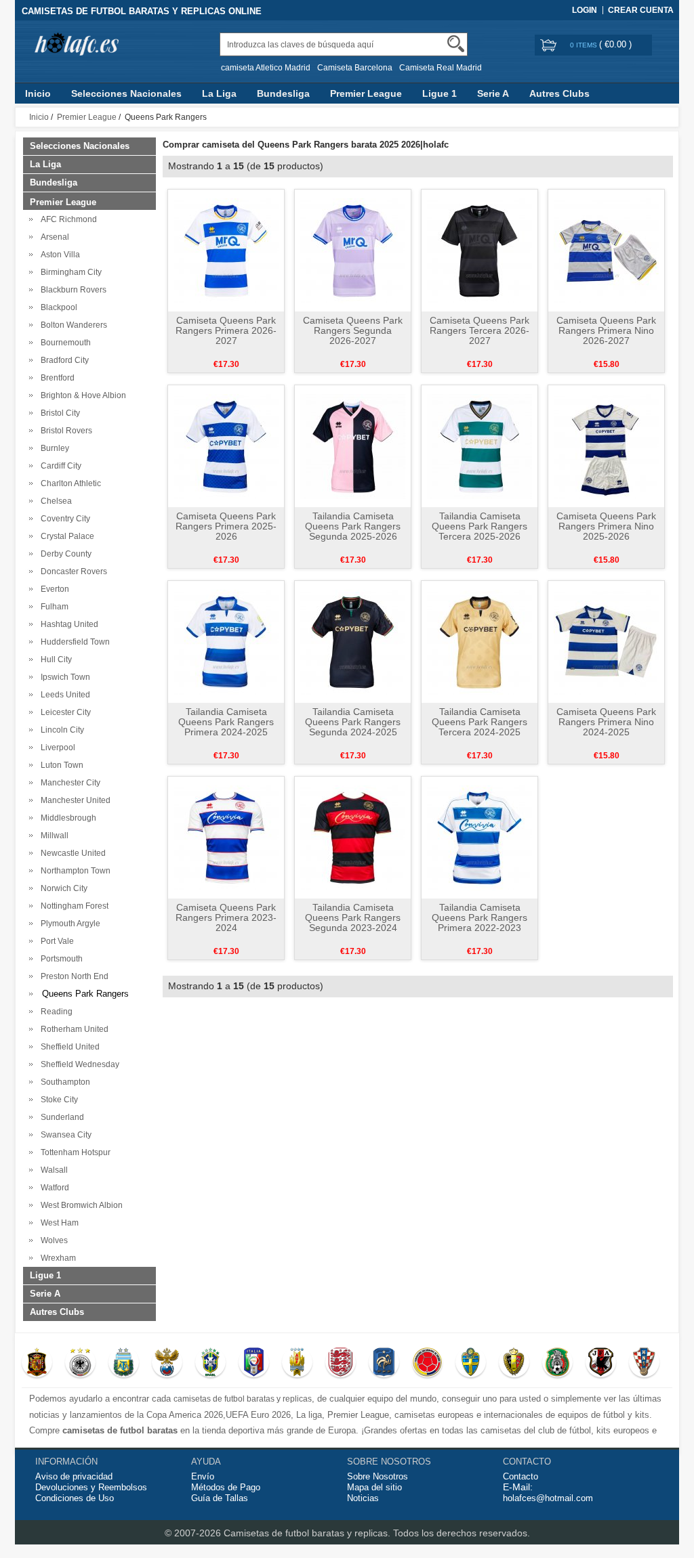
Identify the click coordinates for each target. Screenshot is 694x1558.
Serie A (493, 93)
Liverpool (56, 747)
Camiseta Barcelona (354, 67)
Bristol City (58, 413)
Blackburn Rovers (71, 290)
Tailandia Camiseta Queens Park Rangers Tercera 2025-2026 (479, 526)
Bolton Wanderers (72, 325)
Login (584, 10)
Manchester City (68, 782)
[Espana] (37, 1363)
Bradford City (63, 360)
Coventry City (63, 518)
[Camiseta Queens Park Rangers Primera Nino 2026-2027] (606, 249)
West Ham (58, 1223)
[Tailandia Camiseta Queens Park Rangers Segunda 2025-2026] (352, 445)
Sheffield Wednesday (78, 1064)
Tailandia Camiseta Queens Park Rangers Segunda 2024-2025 (353, 721)
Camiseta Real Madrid (440, 67)
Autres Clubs (559, 93)
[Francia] (384, 1363)
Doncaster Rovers (72, 571)
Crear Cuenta (641, 10)
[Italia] (254, 1363)
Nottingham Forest (72, 906)
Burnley (53, 448)
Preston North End (72, 976)
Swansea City (64, 1135)
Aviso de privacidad (74, 1476)
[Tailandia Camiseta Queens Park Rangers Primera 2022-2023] (479, 836)
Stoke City (57, 1099)
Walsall (52, 1170)
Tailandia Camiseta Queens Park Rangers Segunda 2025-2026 (353, 526)
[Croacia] (644, 1363)
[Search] (455, 43)
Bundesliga (283, 93)
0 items (584, 45)
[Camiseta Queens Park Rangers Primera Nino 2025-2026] (606, 445)
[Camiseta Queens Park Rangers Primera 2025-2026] (226, 445)
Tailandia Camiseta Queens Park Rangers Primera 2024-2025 (226, 721)
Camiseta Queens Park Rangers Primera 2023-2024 (226, 917)
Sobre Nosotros (377, 1476)
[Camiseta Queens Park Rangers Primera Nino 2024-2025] (606, 641)
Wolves (52, 1240)
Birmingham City (69, 272)
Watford (53, 1187)
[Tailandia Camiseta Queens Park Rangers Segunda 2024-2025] (352, 641)
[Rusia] (167, 1363)
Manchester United (73, 800)
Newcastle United (71, 853)
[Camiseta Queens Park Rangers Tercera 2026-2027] (479, 249)
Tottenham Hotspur (73, 1152)
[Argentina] (123, 1363)
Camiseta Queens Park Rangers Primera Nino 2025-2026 (606, 526)
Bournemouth (64, 342)
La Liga (219, 93)
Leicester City (64, 712)
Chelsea (54, 501)
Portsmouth (60, 959)
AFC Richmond (67, 219)
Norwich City (62, 888)
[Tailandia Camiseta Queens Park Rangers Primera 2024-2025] (226, 641)
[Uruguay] (297, 1363)
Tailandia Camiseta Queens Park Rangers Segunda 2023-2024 (353, 917)
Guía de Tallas (219, 1498)
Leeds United (63, 694)
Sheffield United (68, 1047)
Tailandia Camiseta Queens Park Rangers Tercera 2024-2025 (479, 721)
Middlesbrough (66, 818)
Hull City (54, 659)
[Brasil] (210, 1363)
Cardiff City (59, 466)
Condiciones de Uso (74, 1498)
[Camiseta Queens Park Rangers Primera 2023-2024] (226, 836)
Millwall (52, 835)
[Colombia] (427, 1363)
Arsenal (53, 237)
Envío (202, 1476)
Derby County (64, 554)
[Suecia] (470, 1363)
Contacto (520, 1476)
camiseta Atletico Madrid (265, 67)
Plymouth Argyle (68, 923)
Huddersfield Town (73, 642)
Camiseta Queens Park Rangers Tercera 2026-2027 (479, 330)
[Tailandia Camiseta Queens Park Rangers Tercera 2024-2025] (479, 641)
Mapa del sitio (374, 1487)
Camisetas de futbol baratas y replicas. (308, 1533)
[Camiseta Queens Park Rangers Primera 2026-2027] (226, 249)
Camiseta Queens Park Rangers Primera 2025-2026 (226, 526)
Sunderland (60, 1117)
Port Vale (55, 941)
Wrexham (56, 1258)
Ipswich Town (63, 677)
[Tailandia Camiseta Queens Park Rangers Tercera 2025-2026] (479, 445)
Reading (55, 1011)
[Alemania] (80, 1363)
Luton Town (60, 765)
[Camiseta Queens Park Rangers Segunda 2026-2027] (352, 249)
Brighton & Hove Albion (81, 395)
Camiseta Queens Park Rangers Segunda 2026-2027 (353, 330)
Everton (53, 589)
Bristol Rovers (64, 430)
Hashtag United (67, 624)
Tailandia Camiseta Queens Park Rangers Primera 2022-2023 (479, 917)
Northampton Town (73, 870)
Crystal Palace (65, 536)
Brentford (56, 378)
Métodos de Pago (225, 1487)
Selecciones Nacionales (126, 93)
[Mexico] (557, 1363)
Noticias (363, 1498)
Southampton (63, 1082)
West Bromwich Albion (80, 1205)
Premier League (366, 93)
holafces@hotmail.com (548, 1498)
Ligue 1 (439, 93)
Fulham (52, 606)
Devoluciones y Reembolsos (91, 1487)
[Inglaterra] (340, 1363)
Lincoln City (60, 730)
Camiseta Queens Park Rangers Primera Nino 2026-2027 (606, 330)
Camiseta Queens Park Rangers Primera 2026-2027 (226, 330)
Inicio (38, 93)
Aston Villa (58, 254)
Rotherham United (72, 1029)
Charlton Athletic (69, 483)
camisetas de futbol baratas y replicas (243, 1399)
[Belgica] (514, 1363)
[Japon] (601, 1363)
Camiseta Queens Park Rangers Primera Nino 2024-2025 (606, 721)
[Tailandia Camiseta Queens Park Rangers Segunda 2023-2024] (352, 836)
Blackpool (57, 307)
